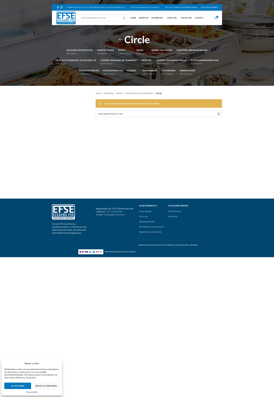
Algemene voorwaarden (150, 232)
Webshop (108, 93)
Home (98, 93)
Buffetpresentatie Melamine (139, 93)
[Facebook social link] (58, 7)
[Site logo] (66, 17)
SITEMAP (132, 252)
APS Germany (174, 211)
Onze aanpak (145, 211)
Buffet (119, 93)
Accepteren (17, 386)
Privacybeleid (32, 392)
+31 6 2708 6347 (175, 7)
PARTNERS (109, 252)
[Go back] (120, 39)
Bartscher (173, 216)
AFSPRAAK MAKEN (190, 7)
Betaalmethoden (147, 221)
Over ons (143, 216)
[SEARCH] (124, 18)
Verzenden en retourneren (151, 226)
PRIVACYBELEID (121, 252)
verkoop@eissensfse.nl (114, 214)
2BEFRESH (194, 245)
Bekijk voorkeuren (46, 386)
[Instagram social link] (61, 7)
